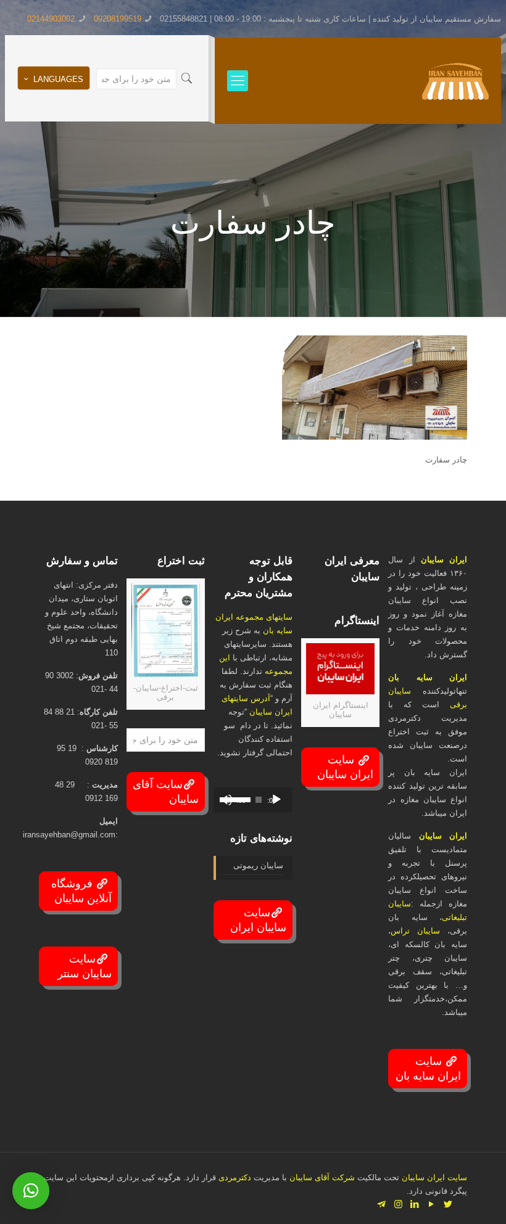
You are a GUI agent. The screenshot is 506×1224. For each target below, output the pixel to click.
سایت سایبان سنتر (84, 966)
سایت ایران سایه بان (428, 1068)
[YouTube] (431, 1204)
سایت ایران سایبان (345, 767)
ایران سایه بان (427, 677)
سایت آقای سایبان (166, 791)
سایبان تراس (415, 930)
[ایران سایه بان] (455, 81)
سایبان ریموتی (258, 865)
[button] (30, 1190)
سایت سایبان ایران (258, 920)
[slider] (225, 798)
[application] (253, 799)
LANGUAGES (58, 79)
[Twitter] (448, 1204)
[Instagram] (398, 1204)
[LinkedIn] (415, 1204)
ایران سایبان (444, 559)
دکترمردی (233, 1177)
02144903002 (51, 18)
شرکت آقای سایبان (321, 1177)
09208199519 (117, 18)
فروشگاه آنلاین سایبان (81, 891)
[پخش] (276, 800)
